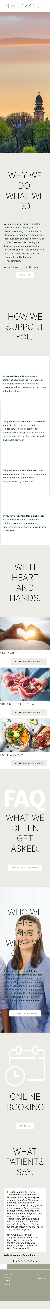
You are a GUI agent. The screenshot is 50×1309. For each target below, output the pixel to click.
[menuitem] (41, 1261)
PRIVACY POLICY (7, 1265)
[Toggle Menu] (44, 6)
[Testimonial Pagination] (13, 1247)
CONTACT (8, 1261)
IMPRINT (7, 1271)
